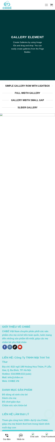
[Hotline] (49, 414)
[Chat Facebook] (49, 428)
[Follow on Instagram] (9, 347)
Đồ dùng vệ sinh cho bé (15, 394)
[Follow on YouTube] (20, 347)
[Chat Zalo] (49, 421)
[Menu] (46, 4)
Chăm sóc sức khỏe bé (14, 405)
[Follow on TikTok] (15, 347)
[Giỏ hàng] (51, 5)
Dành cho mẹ (9, 398)
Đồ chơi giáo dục (11, 402)
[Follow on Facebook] (4, 347)
